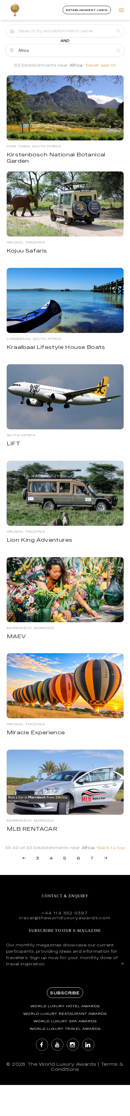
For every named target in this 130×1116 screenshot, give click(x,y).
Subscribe (65, 993)
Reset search (101, 65)
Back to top (111, 847)
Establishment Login (87, 9)
